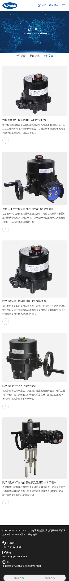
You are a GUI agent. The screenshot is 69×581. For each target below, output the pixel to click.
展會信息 (34, 55)
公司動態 (20, 55)
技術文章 (48, 55)
